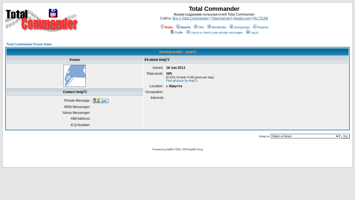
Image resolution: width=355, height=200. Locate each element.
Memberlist (219, 27)
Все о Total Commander (191, 18)
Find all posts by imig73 (181, 80)
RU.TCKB (260, 18)
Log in (254, 32)
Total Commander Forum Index (29, 44)
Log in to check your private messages (217, 32)
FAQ (201, 27)
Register (263, 27)
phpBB (169, 149)
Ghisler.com (242, 18)
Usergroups (242, 27)
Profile (179, 32)
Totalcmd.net (220, 18)
